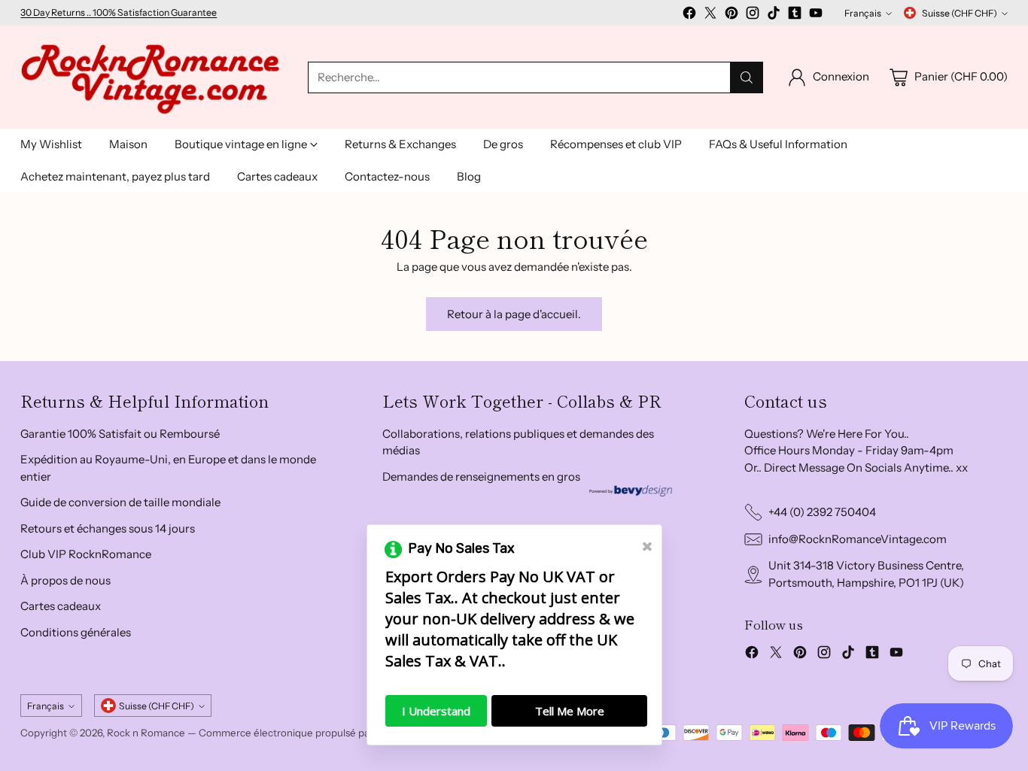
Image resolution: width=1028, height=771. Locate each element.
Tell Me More (569, 710)
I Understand (436, 710)
